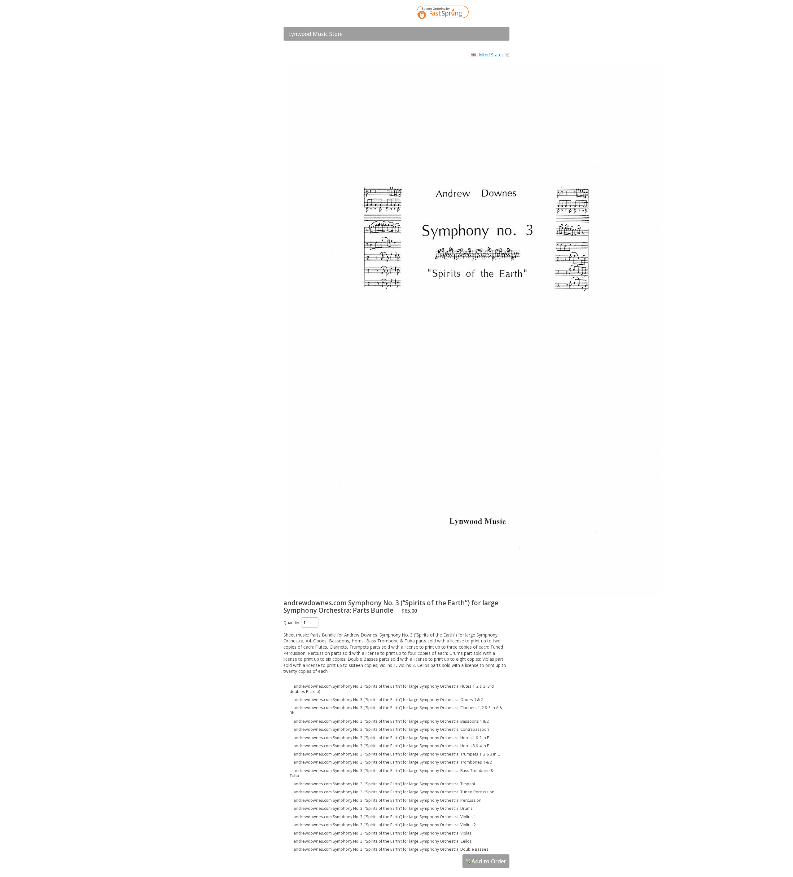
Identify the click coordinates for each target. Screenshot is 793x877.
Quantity (291, 622)
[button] (492, 13)
